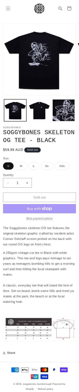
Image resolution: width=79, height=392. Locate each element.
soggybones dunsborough (37, 384)
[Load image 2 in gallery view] (39, 110)
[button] (8, 8)
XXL (64, 167)
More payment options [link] (39, 218)
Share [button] (11, 352)
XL (49, 167)
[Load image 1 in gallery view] (15, 110)
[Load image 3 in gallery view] (63, 110)
